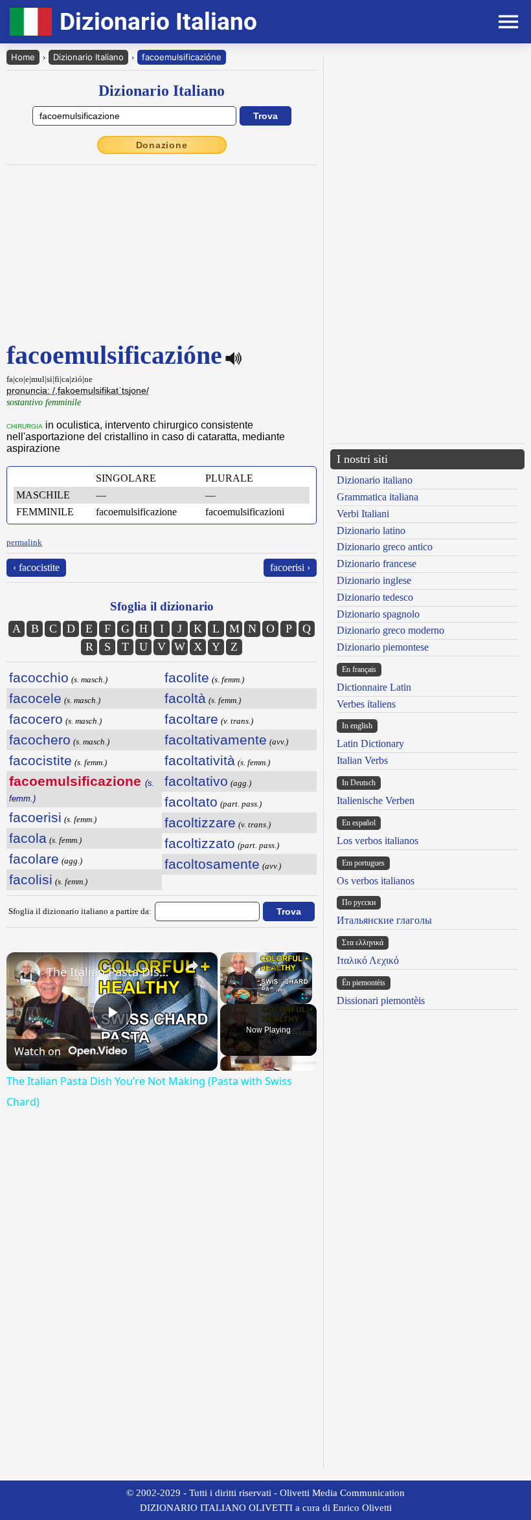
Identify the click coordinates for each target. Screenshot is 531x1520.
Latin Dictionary (370, 743)
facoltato (191, 801)
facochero (40, 739)
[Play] (228, 996)
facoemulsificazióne (181, 57)
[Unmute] (243, 996)
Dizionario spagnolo (378, 614)
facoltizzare (200, 822)
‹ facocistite (36, 567)
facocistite (40, 760)
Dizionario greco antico (385, 546)
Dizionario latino (371, 530)
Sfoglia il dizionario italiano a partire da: (80, 911)
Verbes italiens (366, 704)
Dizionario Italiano (88, 57)
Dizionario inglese (374, 580)
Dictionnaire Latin (374, 687)
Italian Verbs (362, 760)
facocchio (39, 677)
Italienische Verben (375, 800)
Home (23, 57)
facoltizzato (199, 843)
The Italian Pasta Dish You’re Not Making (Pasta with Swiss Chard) (110, 971)
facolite (186, 677)
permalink (24, 542)
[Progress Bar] (266, 988)
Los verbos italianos (377, 840)
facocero (36, 718)
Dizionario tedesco (375, 597)
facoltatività (199, 760)
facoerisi (35, 817)
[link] (27, 973)
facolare (34, 858)
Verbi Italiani (363, 513)
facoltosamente (212, 863)
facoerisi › (290, 567)
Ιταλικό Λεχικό (368, 960)
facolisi (30, 879)
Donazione (162, 145)
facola (28, 838)
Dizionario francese (376, 563)
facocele (35, 698)
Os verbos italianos (375, 880)
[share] (191, 966)
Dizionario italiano (374, 480)
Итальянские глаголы (384, 920)
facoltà (185, 698)
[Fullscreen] (304, 996)
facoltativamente (215, 739)
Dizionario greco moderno (390, 630)
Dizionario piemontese (383, 647)
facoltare (191, 718)
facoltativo (196, 781)
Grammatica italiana (377, 496)
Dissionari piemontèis (381, 1000)
